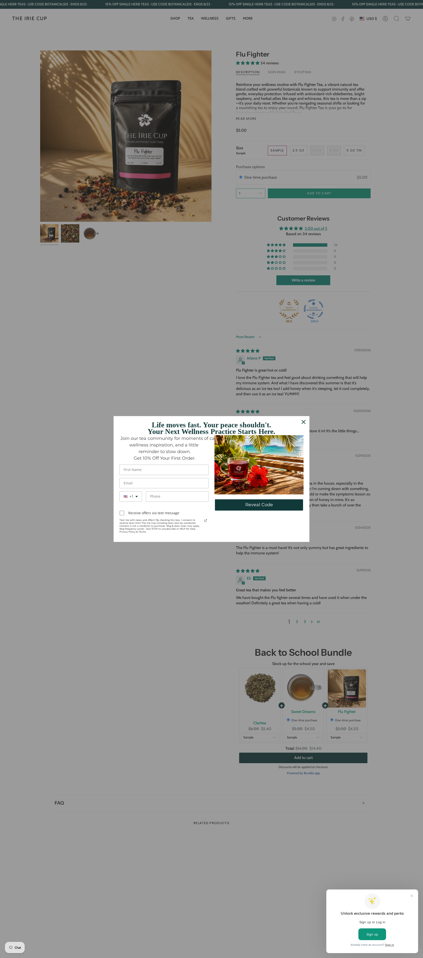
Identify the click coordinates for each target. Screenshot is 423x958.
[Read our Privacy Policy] (206, 521)
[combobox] (130, 496)
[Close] (303, 422)
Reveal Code (259, 504)
